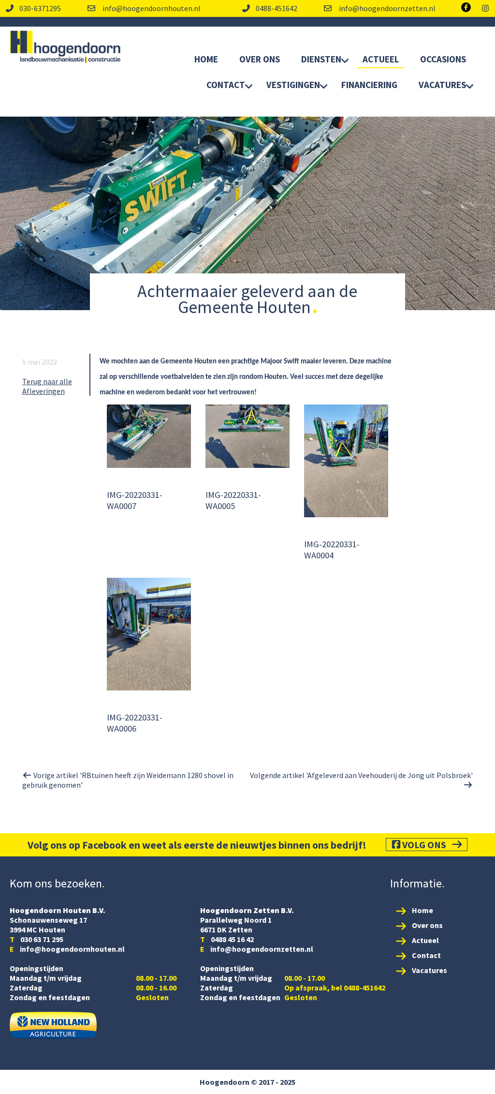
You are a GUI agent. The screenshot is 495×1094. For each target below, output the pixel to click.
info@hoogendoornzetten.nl (386, 8)
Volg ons (424, 845)
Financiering (369, 84)
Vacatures (442, 84)
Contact (225, 84)
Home (206, 59)
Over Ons (259, 59)
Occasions (443, 59)
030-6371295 (40, 8)
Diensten (321, 59)
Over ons (427, 925)
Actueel (381, 59)
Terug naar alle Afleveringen (47, 386)
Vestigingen (293, 84)
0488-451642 (276, 8)
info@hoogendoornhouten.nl (151, 8)
